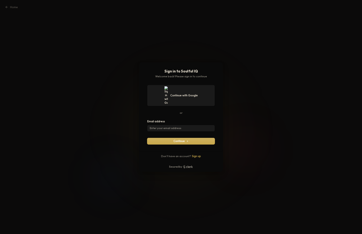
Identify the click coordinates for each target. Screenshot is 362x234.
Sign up (196, 156)
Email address (156, 121)
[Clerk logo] (188, 166)
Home (14, 7)
